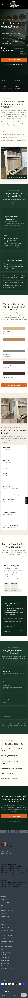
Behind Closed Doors (7, 930)
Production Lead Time (7, 910)
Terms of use (4, 899)
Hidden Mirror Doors (7, 941)
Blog (2, 905)
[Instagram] (4, 991)
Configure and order (14, 59)
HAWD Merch (5, 916)
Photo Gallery (5, 927)
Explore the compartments (14, 64)
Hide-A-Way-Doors (13, 995)
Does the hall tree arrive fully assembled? (10, 756)
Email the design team (14, 821)
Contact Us (4, 908)
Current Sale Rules (6, 919)
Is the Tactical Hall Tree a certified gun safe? (11, 749)
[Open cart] (26, 4)
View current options (14, 385)
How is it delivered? (7, 773)
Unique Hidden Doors (7, 944)
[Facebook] (1, 991)
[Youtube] (6, 991)
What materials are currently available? (9, 762)
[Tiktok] (8, 991)
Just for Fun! (4, 933)
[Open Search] (24, 4)
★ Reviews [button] (26, 500)
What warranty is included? (9, 778)
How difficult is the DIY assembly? (11, 768)
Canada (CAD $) (5, 980)
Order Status (4, 913)
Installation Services (7, 969)
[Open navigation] (3, 4)
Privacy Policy (5, 902)
